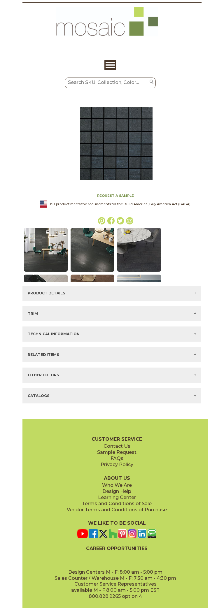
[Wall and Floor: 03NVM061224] (45, 272)
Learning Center (117, 497)
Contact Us (117, 446)
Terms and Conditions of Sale (117, 503)
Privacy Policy (117, 464)
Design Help (116, 491)
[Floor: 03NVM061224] (139, 272)
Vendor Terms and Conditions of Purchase (117, 509)
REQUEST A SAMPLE (115, 196)
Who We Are (117, 485)
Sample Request (116, 452)
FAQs (117, 458)
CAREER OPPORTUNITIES (117, 548)
